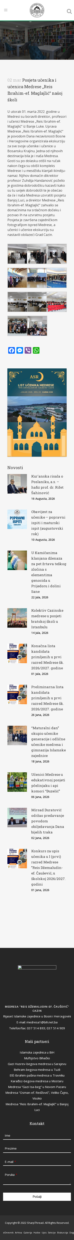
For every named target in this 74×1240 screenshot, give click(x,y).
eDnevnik (8, 1232)
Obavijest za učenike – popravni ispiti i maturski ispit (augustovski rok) (48, 522)
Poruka (11, 1175)
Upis (44, 1232)
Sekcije (52, 1232)
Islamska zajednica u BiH (37, 1052)
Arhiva (18, 1232)
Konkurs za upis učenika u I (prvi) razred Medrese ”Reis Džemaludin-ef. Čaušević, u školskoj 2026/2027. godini (48, 868)
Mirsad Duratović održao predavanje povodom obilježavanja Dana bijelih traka (47, 821)
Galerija (27, 1232)
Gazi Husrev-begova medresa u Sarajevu (37, 1064)
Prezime (11, 1148)
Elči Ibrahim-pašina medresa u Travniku (37, 1075)
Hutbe (37, 1232)
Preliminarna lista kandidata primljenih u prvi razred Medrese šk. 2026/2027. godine (47, 698)
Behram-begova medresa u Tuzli (37, 1069)
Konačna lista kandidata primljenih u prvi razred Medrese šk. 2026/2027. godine (47, 656)
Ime (7, 1135)
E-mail (10, 1162)
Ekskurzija (62, 1232)
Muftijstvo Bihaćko (37, 1058)
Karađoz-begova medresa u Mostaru (37, 1081)
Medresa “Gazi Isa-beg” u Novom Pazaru (37, 1087)
